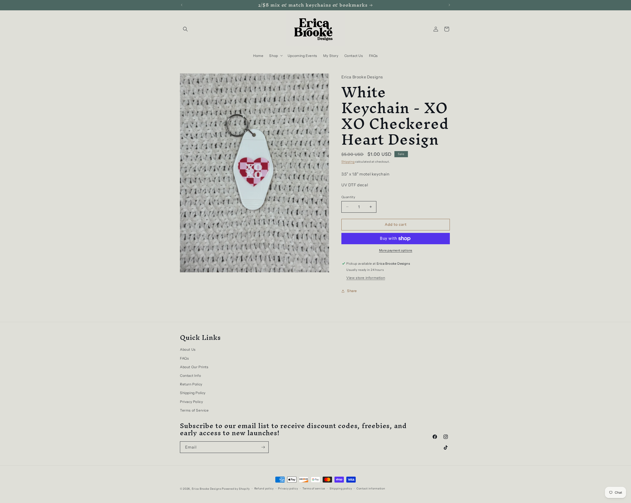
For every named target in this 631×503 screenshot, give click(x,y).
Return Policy (191, 384)
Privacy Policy (191, 401)
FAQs (184, 358)
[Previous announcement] (181, 5)
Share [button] (352, 291)
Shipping (348, 161)
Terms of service (313, 488)
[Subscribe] (263, 447)
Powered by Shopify (236, 488)
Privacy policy (288, 488)
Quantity (348, 197)
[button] (185, 29)
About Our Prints (194, 367)
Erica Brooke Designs (206, 488)
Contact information (370, 488)
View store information (365, 278)
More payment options (395, 250)
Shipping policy (341, 488)
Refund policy (264, 488)
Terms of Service (194, 410)
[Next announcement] (449, 5)
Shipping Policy (193, 393)
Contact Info (190, 375)
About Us (188, 349)
